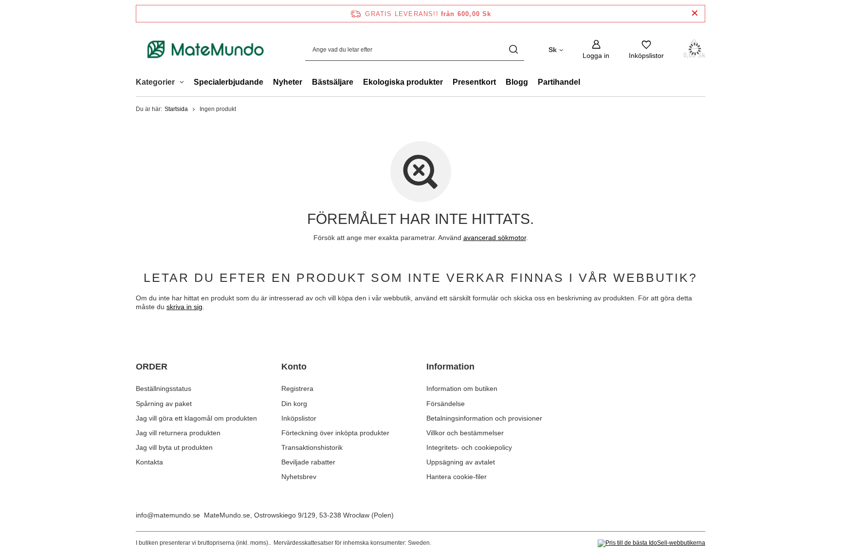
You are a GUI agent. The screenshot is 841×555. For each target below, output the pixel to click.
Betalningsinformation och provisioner (484, 418)
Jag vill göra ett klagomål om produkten (196, 418)
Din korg (294, 403)
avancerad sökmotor (494, 237)
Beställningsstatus (163, 388)
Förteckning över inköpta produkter (335, 433)
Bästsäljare (332, 82)
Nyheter (287, 82)
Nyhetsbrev (298, 477)
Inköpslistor (298, 418)
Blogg (517, 82)
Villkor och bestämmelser (465, 433)
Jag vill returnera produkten (178, 433)
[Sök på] (513, 49)
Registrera (297, 388)
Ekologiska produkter (403, 82)
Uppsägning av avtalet (460, 462)
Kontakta (149, 462)
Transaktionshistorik (312, 447)
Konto (294, 366)
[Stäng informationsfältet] (694, 13)
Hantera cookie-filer (456, 477)
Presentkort (474, 82)
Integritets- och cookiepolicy (469, 447)
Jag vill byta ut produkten (174, 447)
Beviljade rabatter (308, 462)
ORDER (151, 366)
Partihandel (559, 82)
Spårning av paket (164, 403)
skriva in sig (184, 307)
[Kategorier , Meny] (184, 83)
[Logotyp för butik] (206, 49)
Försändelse (445, 403)
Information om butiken (461, 388)
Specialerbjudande (228, 82)
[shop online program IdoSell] (651, 543)
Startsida (176, 109)
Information (450, 366)
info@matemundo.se (168, 515)
